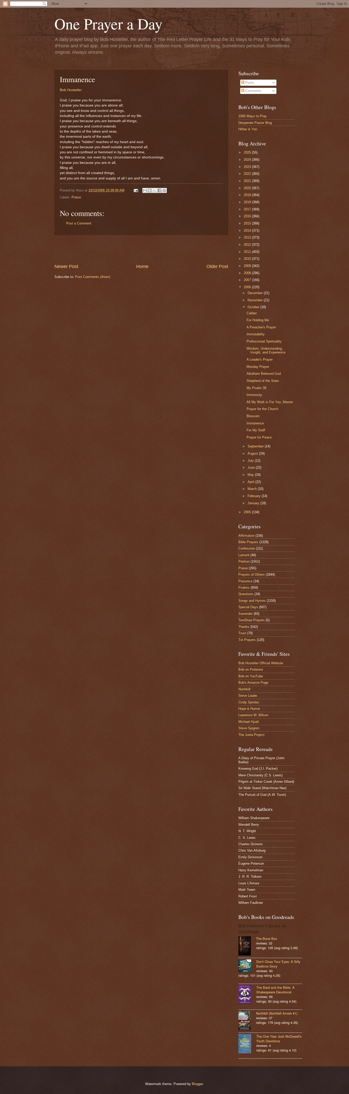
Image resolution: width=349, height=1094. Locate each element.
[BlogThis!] (149, 190)
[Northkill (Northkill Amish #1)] (247, 1021)
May (251, 475)
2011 (248, 252)
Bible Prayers (248, 542)
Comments (252, 91)
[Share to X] (154, 190)
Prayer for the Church (262, 409)
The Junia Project (251, 735)
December (256, 293)
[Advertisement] (141, 249)
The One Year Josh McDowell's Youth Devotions (278, 1038)
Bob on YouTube (250, 676)
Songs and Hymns (252, 601)
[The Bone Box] (247, 946)
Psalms (244, 587)
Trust (242, 633)
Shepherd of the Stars (263, 381)
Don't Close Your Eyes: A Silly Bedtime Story (278, 964)
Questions (245, 594)
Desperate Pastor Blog (255, 123)
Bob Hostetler (71, 90)
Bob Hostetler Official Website (260, 663)
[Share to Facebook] (159, 190)
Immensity (254, 395)
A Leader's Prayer (260, 359)
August (253, 453)
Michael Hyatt (248, 722)
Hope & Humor (249, 709)
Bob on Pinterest (250, 669)
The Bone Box (266, 938)
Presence (245, 581)
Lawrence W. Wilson (253, 715)
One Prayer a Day (108, 23)
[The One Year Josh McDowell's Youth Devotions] (247, 1044)
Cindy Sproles (248, 702)
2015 (248, 223)
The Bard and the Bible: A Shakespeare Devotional (275, 989)
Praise (76, 197)
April (251, 482)
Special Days (248, 607)
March (253, 489)
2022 (248, 174)
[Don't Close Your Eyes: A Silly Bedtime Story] (247, 966)
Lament (243, 555)
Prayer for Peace (259, 437)
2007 (248, 280)
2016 (248, 216)
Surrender (245, 614)
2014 (248, 230)
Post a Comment (78, 223)
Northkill (244, 689)
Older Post (217, 266)
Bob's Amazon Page (253, 682)
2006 (248, 287)
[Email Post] (135, 190)
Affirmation (246, 536)
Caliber (252, 313)
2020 (248, 188)
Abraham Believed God (264, 374)
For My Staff (256, 430)
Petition (244, 561)
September (256, 446)
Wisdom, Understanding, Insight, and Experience (266, 350)
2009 (248, 266)
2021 (248, 181)
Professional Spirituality (264, 341)
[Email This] (144, 190)
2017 (248, 209)
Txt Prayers (247, 640)
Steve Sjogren (248, 728)
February (255, 496)
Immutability (256, 334)
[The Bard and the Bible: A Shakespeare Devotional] (247, 995)
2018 (248, 202)
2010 (248, 259)
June (252, 467)
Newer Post (66, 266)
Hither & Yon (247, 129)
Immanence (255, 423)
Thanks (243, 627)
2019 (248, 195)
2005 (248, 512)
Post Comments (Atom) (92, 277)
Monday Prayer (258, 367)
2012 (248, 244)
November (256, 300)
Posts (249, 82)
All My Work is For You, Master (270, 402)
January (254, 503)
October (254, 307)
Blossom (253, 416)
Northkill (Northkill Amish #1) (276, 1013)
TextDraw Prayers (251, 620)
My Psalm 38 (256, 388)
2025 (248, 152)
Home (142, 266)
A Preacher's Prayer (261, 327)
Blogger (197, 1084)
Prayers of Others (251, 574)
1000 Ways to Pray (252, 116)
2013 (248, 237)
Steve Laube (247, 696)
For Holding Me (258, 320)
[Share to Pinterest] (164, 190)
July (251, 461)
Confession (246, 548)
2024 (248, 160)
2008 (248, 273)
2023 (248, 167)
